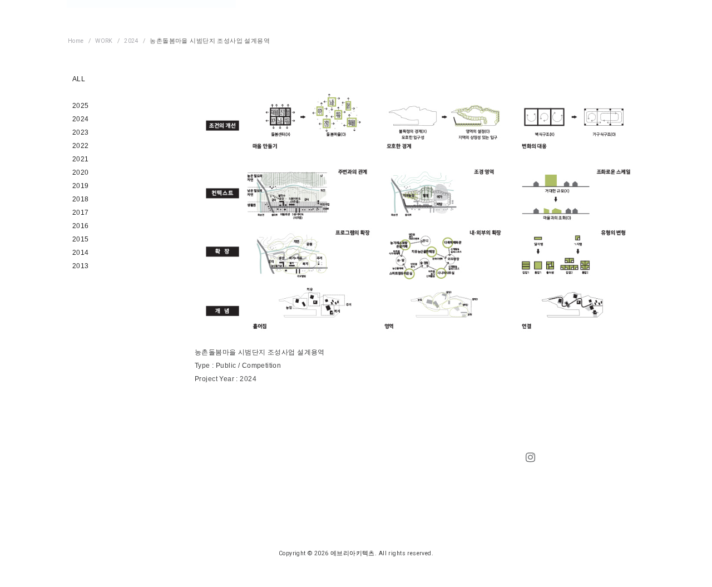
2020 (80, 172)
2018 (80, 199)
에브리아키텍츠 (352, 553)
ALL (78, 79)
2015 (80, 239)
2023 (80, 132)
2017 (80, 212)
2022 (80, 146)
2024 (80, 119)
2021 (80, 159)
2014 (80, 252)
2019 (80, 186)
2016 (80, 226)
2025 (80, 106)
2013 (80, 266)
